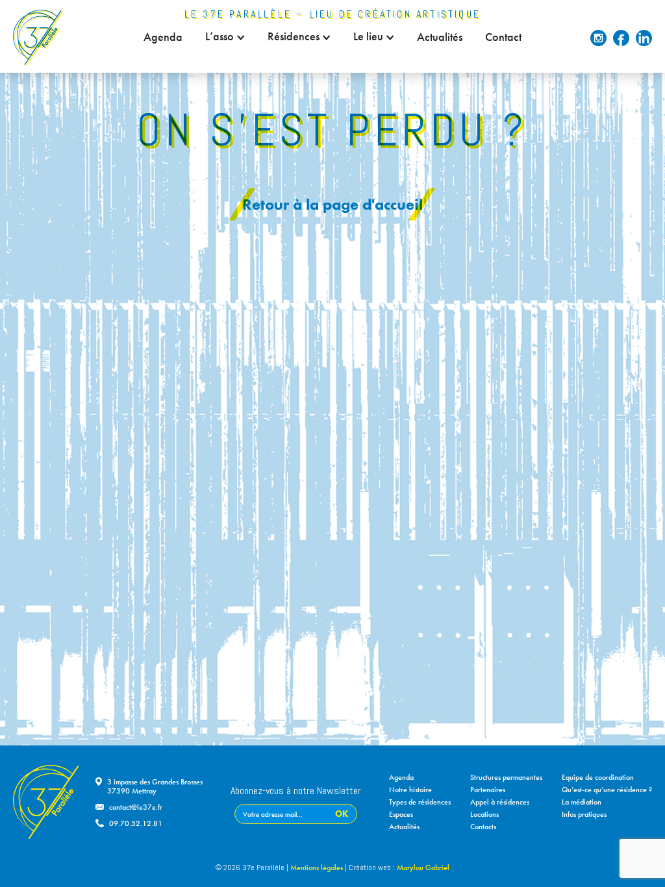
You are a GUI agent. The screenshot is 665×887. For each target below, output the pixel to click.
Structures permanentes (506, 777)
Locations (484, 814)
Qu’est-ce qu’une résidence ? (607, 789)
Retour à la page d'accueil (332, 204)
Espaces (401, 814)
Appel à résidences (499, 801)
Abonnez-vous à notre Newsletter (296, 791)
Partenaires (487, 789)
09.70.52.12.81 (135, 823)
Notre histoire (410, 789)
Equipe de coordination (598, 777)
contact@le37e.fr (135, 807)
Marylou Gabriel (423, 867)
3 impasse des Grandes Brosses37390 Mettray (155, 786)
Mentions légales (316, 867)
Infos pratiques (584, 814)
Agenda (163, 37)
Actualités (439, 37)
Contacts (483, 826)
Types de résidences (420, 801)
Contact (503, 37)
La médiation (581, 801)
